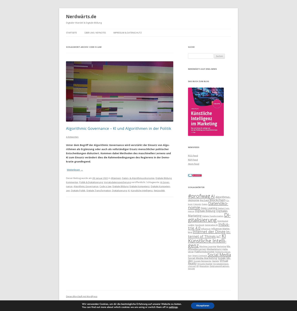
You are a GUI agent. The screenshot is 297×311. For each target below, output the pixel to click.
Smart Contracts (199, 255)
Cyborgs (197, 204)
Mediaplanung (214, 249)
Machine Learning (207, 246)
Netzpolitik (159, 190)
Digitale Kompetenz (139, 186)
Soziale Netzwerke (202, 261)
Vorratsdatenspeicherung (117, 182)
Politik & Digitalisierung (91, 182)
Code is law (105, 186)
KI (129, 190)
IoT (218, 237)
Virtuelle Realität (204, 264)
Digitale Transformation (98, 190)
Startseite (71, 32)
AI (213, 196)
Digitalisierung (119, 190)
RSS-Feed (193, 155)
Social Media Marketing (202, 258)
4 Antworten (72, 136)
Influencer (206, 228)
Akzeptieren (202, 305)
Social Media (219, 254)
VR (197, 266)
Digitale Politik (78, 190)
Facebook (199, 225)
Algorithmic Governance (86, 186)
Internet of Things (209, 234)
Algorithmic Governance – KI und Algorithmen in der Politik (118, 128)
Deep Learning (209, 208)
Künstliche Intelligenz (142, 190)
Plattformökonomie (204, 251)
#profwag (199, 196)
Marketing (221, 246)
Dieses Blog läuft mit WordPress (81, 296)
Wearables (204, 266)
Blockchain (218, 200)
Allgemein (116, 178)
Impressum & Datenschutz (127, 32)
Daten (205, 204)
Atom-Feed (193, 163)
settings (173, 307)
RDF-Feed (193, 159)
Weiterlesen (75, 169)
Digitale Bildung (164, 178)
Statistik (215, 261)
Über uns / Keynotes (95, 32)
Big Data (204, 200)
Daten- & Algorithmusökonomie (138, 178)
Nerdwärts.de (81, 16)
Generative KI (211, 225)
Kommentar (72, 182)
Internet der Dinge (209, 231)
